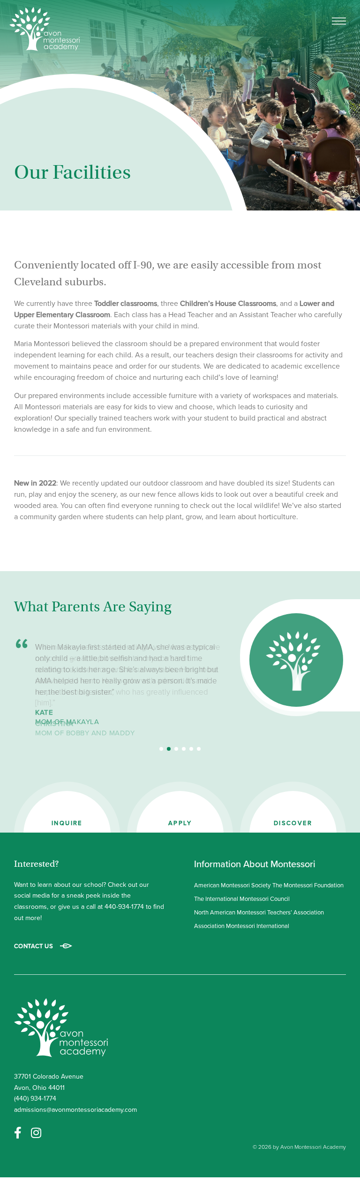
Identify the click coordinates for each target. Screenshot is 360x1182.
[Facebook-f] (18, 1132)
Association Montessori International (241, 925)
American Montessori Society (232, 885)
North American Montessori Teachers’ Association (259, 912)
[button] (161, 749)
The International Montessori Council (242, 898)
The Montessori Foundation (308, 885)
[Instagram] (36, 1132)
